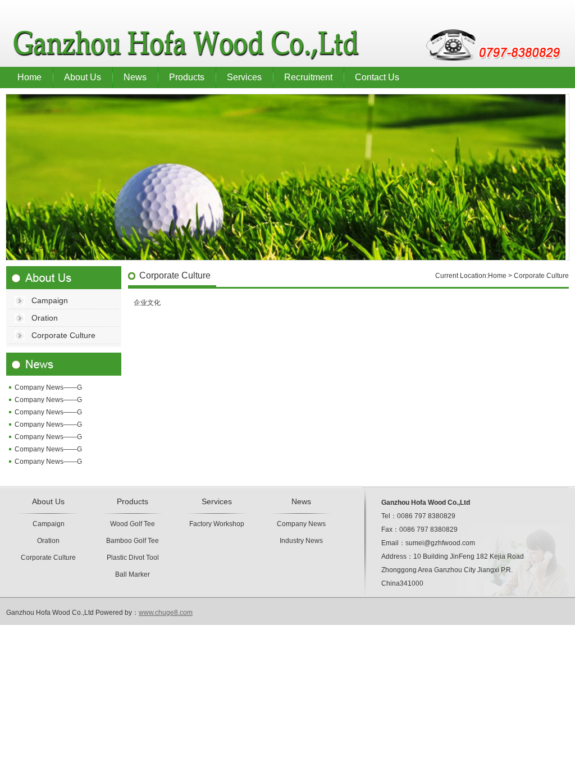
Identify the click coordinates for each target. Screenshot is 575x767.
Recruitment (308, 77)
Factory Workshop (216, 524)
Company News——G (48, 387)
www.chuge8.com (166, 613)
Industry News (301, 541)
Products (186, 77)
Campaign (49, 300)
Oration (44, 317)
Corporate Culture (63, 335)
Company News (301, 524)
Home (29, 77)
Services (244, 77)
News (135, 77)
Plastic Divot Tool (133, 557)
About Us (82, 77)
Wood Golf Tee (132, 524)
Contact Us (377, 77)
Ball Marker (132, 574)
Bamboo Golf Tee (132, 541)
